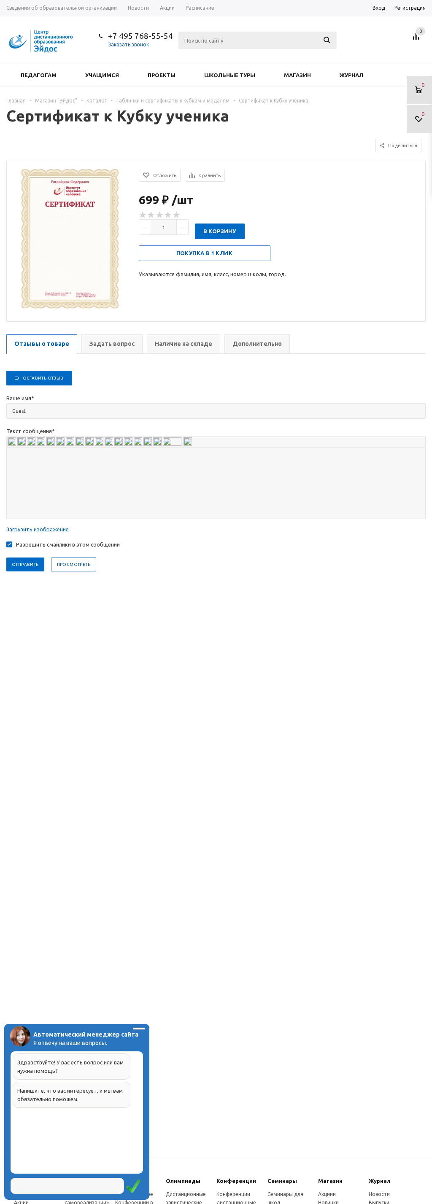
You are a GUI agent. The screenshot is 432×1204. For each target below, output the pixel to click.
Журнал (351, 75)
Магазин (297, 75)
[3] (160, 215)
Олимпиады (183, 1181)
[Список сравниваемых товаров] (417, 39)
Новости (379, 1194)
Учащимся (102, 75)
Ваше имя (20, 398)
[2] (151, 215)
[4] (168, 215)
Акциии (327, 1194)
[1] (143, 215)
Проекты (162, 75)
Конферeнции (236, 1181)
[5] (177, 215)
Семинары (282, 1181)
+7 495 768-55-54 (140, 35)
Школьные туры (229, 75)
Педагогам (39, 75)
